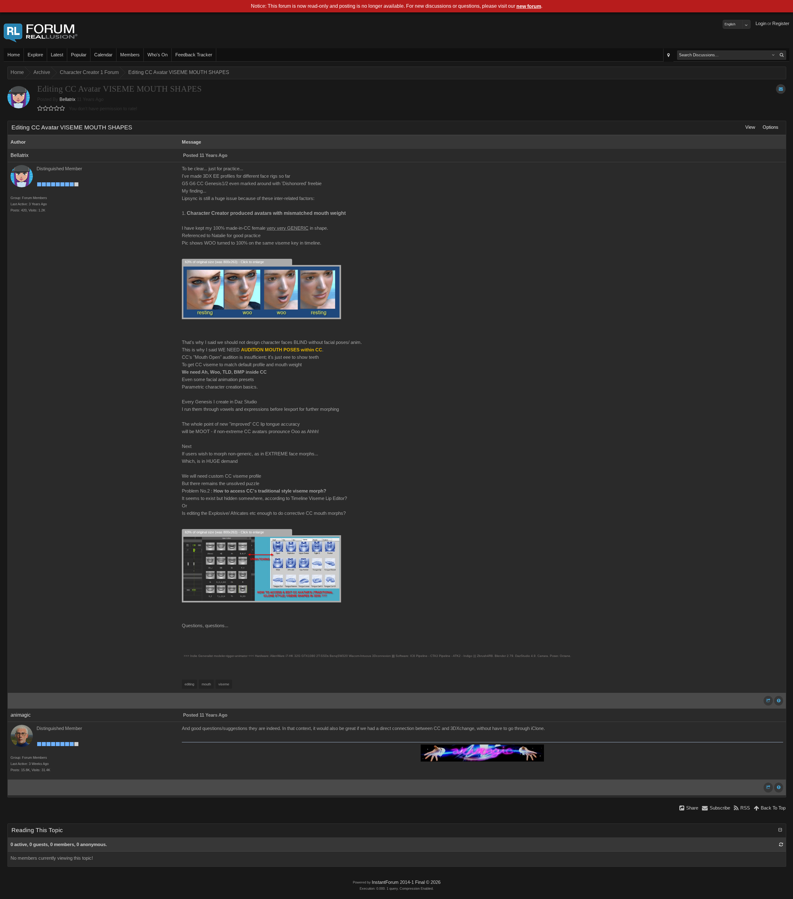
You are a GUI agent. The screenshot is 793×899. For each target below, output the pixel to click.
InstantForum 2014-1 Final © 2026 (406, 882)
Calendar (103, 54)
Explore (35, 54)
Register (780, 23)
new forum (528, 6)
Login (761, 23)
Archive (41, 72)
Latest (57, 54)
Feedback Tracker (193, 54)
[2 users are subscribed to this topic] (781, 89)
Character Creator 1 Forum (89, 72)
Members (130, 54)
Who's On (157, 54)
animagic (21, 715)
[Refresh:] (781, 844)
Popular (78, 54)
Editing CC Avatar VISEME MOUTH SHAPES (178, 72)
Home (13, 54)
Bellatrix (67, 99)
